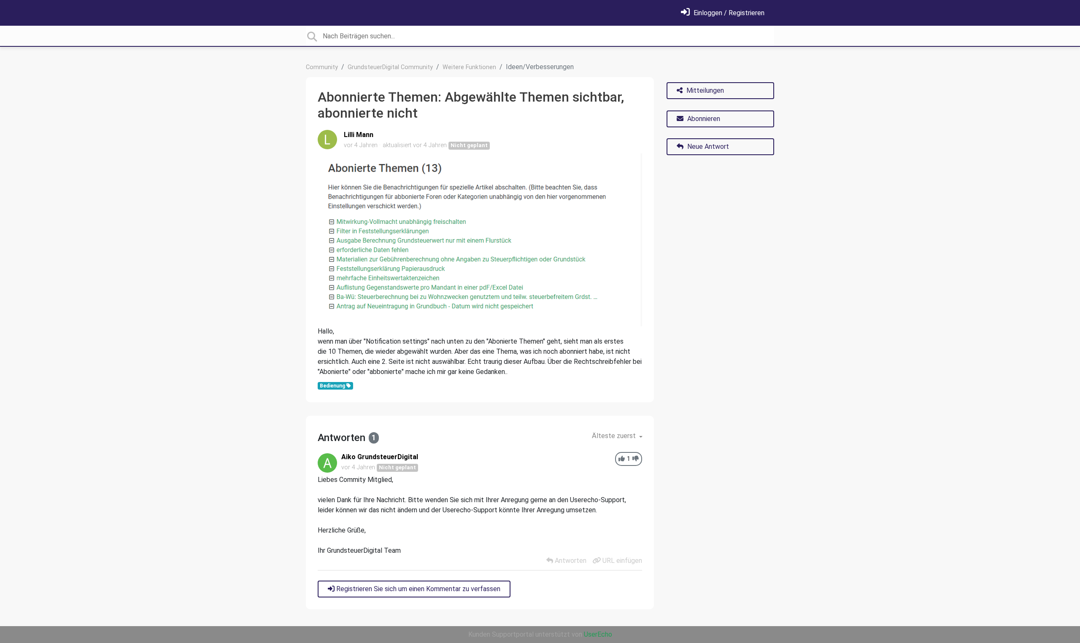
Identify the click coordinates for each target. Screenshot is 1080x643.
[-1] (635, 459)
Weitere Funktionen (469, 67)
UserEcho (598, 634)
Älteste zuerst (614, 436)
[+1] (621, 459)
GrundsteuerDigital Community (390, 67)
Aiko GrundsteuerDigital (379, 457)
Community (322, 67)
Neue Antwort (707, 147)
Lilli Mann (358, 135)
